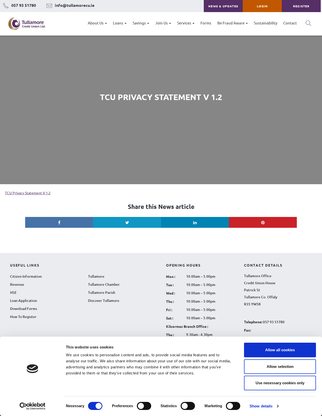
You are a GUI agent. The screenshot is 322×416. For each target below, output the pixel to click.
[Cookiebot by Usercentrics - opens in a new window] (33, 406)
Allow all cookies (280, 350)
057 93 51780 (274, 321)
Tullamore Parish (101, 292)
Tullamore (96, 276)
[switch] (144, 406)
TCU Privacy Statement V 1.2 (28, 192)
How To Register (23, 316)
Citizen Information (26, 276)
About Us (96, 22)
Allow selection (280, 366)
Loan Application (23, 300)
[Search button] (308, 24)
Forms (205, 22)
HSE (13, 292)
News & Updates (223, 6)
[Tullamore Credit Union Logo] (24, 24)
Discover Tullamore (103, 300)
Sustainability (265, 22)
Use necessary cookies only (280, 383)
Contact (290, 22)
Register (301, 6)
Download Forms (23, 308)
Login (262, 6)
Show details (261, 406)
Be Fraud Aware (231, 22)
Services (184, 22)
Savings (140, 22)
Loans (118, 22)
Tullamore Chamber (104, 284)
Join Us (162, 22)
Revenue (17, 284)
